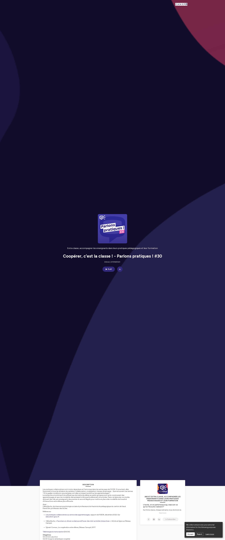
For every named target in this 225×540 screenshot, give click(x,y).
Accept (190, 534)
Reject (199, 534)
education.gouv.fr (52, 517)
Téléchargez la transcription (53, 532)
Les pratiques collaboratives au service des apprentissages (68, 515)
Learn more (210, 534)
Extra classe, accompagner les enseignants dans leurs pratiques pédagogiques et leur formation (112, 248)
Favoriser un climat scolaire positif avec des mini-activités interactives (83, 521)
